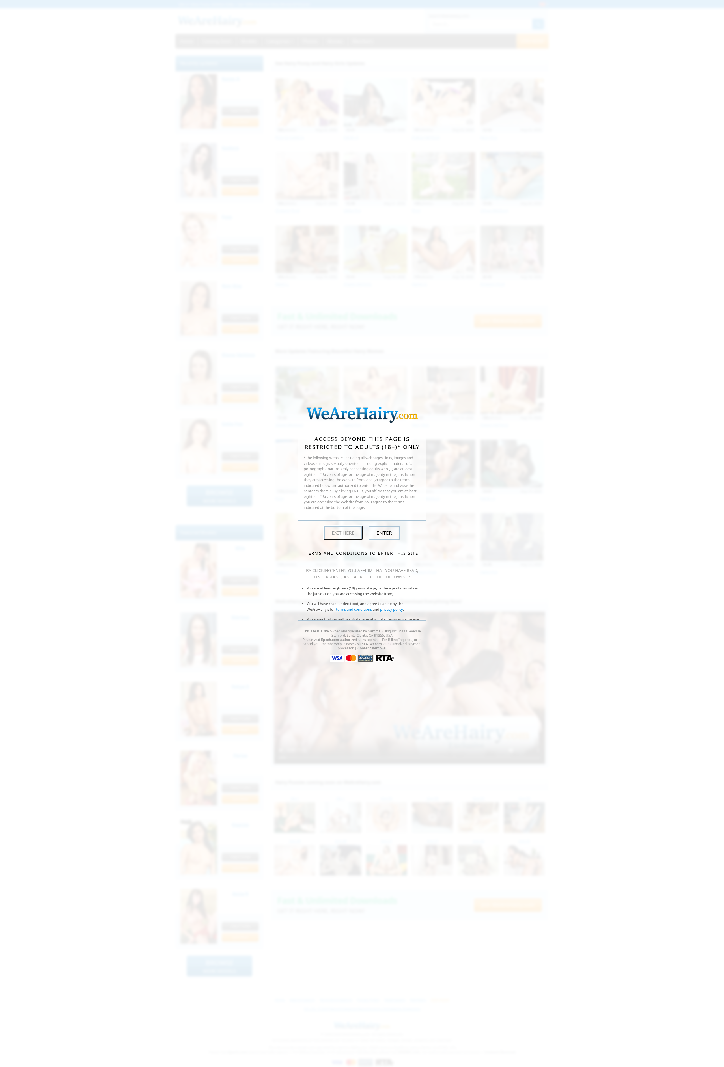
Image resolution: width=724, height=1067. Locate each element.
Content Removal (372, 648)
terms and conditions (354, 609)
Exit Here (343, 533)
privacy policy (391, 609)
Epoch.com (330, 640)
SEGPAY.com (372, 644)
